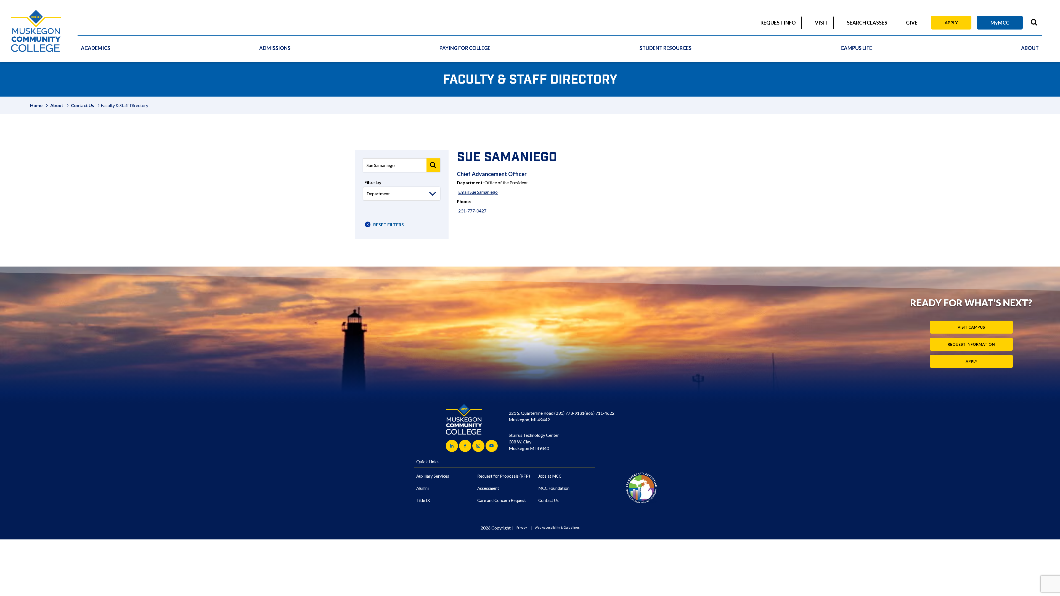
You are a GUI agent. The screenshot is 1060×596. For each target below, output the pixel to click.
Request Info (778, 23)
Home (36, 105)
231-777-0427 (472, 210)
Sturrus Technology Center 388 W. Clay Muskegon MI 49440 (534, 441)
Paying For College (465, 48)
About (1030, 48)
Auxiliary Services (432, 475)
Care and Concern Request (501, 500)
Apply (951, 22)
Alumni (422, 488)
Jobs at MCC (549, 475)
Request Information (971, 344)
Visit (821, 23)
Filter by (372, 182)
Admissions (274, 48)
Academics (95, 48)
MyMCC (999, 23)
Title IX (423, 500)
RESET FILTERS (388, 224)
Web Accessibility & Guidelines (557, 527)
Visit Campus (971, 327)
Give (912, 23)
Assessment (488, 488)
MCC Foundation (553, 488)
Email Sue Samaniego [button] (478, 192)
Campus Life (856, 48)
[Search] (433, 165)
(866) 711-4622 (599, 413)
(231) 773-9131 (569, 413)
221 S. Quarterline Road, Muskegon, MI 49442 (531, 416)
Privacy (521, 527)
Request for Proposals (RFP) (503, 475)
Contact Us (82, 105)
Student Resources (665, 48)
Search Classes (867, 23)
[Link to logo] (641, 488)
